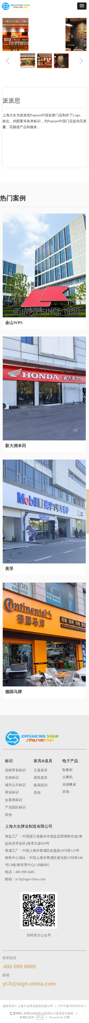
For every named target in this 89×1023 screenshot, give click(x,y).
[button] (82, 6)
